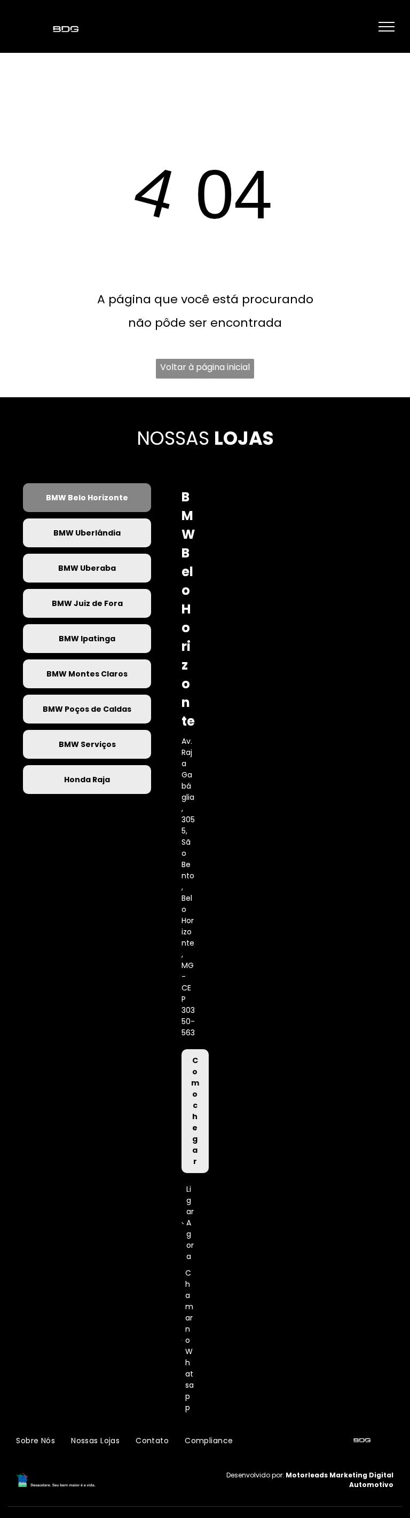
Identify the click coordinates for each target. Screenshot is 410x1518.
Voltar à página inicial (205, 367)
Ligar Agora (190, 1223)
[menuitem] (35, 1441)
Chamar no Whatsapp (189, 1340)
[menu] (386, 27)
